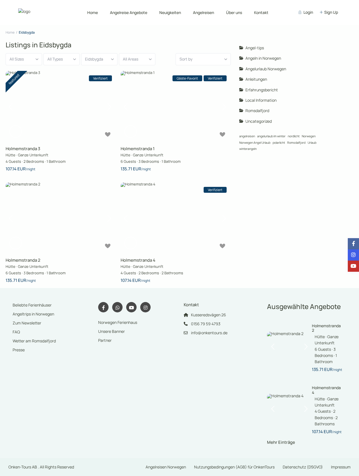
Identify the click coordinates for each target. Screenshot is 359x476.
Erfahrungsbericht (261, 89)
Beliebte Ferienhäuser (32, 305)
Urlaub (312, 143)
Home (92, 12)
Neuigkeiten (170, 12)
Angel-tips (254, 47)
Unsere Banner (111, 331)
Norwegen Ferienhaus (117, 322)
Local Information (261, 100)
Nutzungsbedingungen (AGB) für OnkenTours (234, 467)
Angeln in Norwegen (263, 58)
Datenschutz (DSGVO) (303, 467)
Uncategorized (258, 121)
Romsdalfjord (257, 110)
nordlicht (294, 136)
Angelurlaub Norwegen (265, 68)
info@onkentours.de (209, 332)
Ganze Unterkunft (33, 154)
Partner (105, 340)
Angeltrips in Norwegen (33, 314)
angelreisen (247, 136)
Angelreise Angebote (128, 12)
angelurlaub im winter (271, 136)
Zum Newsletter (27, 323)
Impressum (341, 467)
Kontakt (261, 12)
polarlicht (279, 143)
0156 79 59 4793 (205, 323)
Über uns (234, 12)
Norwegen (309, 136)
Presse (19, 349)
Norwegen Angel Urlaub (254, 143)
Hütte (10, 154)
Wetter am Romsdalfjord (34, 340)
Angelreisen (203, 12)
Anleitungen (256, 79)
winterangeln (248, 149)
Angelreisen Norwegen (166, 467)
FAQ (16, 332)
